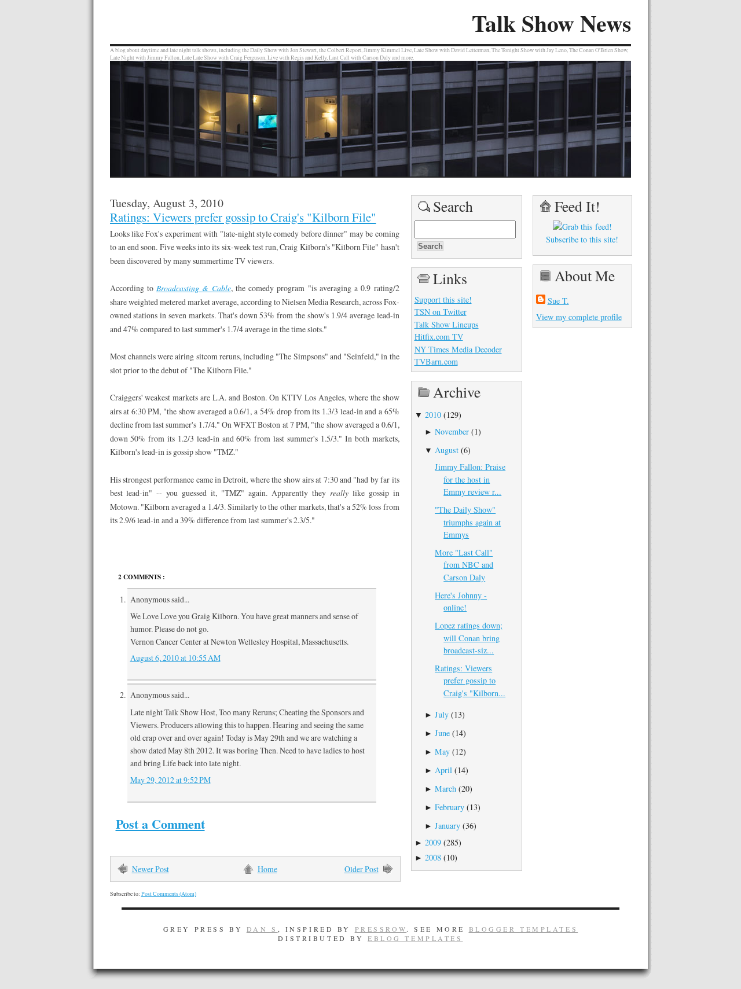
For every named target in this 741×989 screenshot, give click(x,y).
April (443, 769)
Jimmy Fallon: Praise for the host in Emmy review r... (470, 479)
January (447, 825)
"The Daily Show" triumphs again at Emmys (468, 522)
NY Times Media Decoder (458, 349)
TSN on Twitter (440, 311)
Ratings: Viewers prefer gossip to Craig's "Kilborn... (470, 680)
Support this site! (443, 299)
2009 (433, 842)
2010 (433, 414)
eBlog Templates (415, 938)
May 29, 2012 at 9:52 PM (170, 779)
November (452, 431)
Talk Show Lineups (446, 324)
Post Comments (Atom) (168, 894)
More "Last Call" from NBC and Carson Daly (464, 565)
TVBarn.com (436, 361)
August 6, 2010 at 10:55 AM (175, 657)
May (442, 751)
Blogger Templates (523, 928)
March (445, 788)
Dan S (262, 928)
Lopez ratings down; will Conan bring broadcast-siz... (468, 638)
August (446, 449)
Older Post (361, 868)
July (442, 714)
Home (267, 868)
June (442, 732)
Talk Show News (551, 23)
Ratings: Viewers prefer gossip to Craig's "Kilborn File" (243, 217)
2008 (433, 857)
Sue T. (558, 300)
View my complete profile (579, 316)
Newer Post (150, 868)
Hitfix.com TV (438, 336)
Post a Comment (160, 823)
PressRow (381, 928)
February (449, 807)
